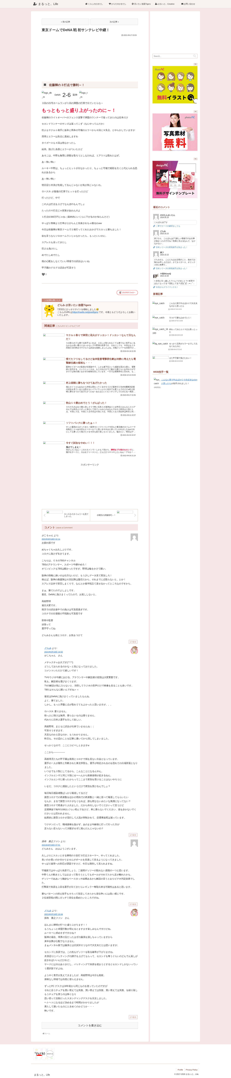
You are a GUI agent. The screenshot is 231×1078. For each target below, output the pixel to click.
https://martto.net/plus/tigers (85, 312)
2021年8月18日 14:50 (53, 652)
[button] (194, 56)
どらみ (47, 648)
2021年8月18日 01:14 (51, 539)
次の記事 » (114, 22)
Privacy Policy (191, 1070)
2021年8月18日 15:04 (53, 914)
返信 (134, 642)
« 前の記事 (65, 22)
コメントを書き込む (90, 1025)
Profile (180, 1070)
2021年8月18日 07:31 (51, 845)
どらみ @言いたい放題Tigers (74, 305)
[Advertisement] (90, 57)
